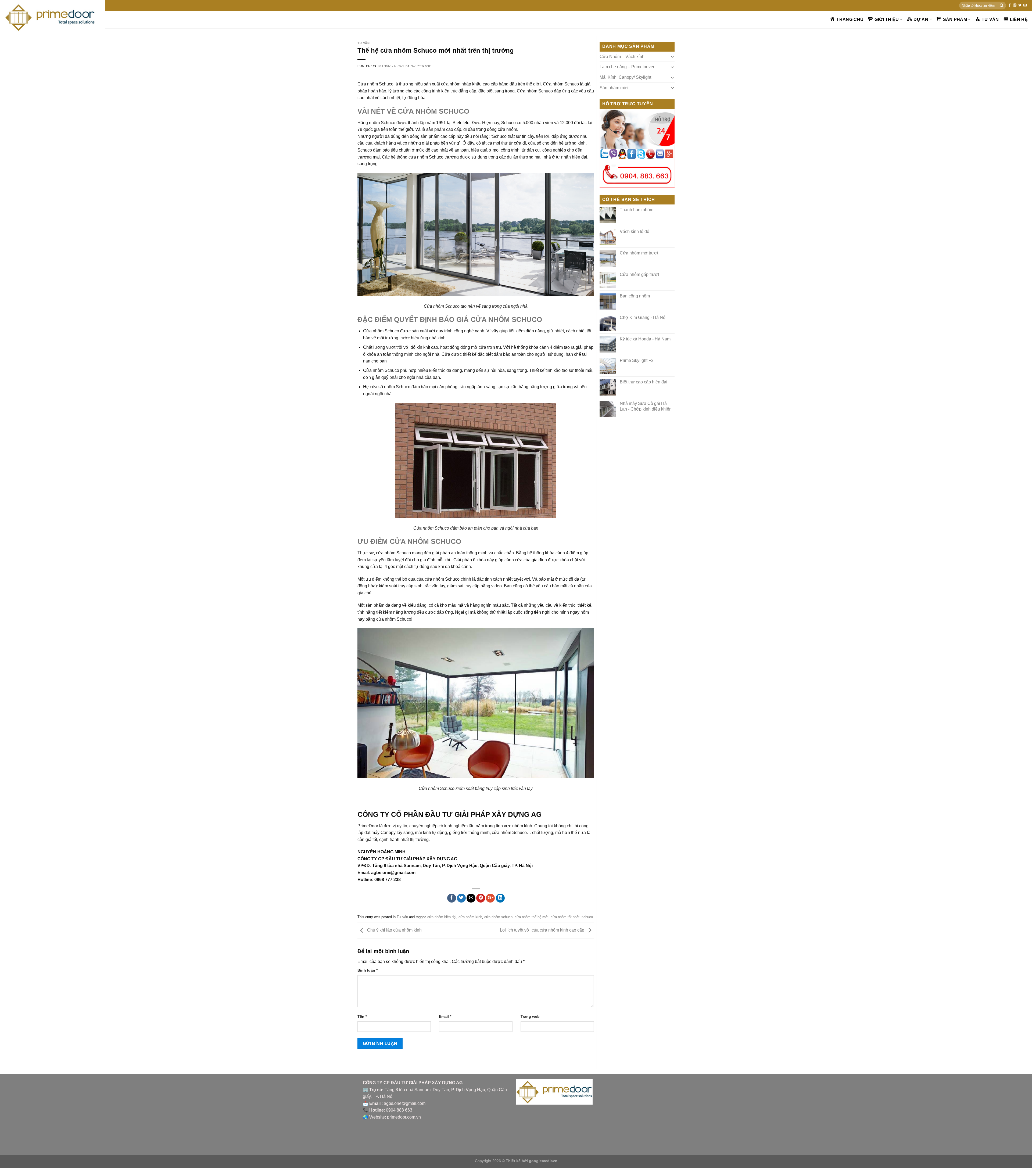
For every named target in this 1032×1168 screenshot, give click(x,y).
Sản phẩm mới (614, 87)
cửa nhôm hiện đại (441, 917)
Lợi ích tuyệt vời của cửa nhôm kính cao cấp (542, 930)
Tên (362, 1016)
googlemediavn (543, 1161)
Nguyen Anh (421, 65)
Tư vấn (363, 43)
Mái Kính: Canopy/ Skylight (625, 77)
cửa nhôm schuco (498, 917)
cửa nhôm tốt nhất (565, 917)
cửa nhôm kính (470, 917)
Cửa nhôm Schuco (442, 306)
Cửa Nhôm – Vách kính (622, 56)
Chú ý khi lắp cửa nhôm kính (394, 930)
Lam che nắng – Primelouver (627, 66)
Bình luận (367, 970)
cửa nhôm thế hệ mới (532, 917)
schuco (587, 917)
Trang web (530, 1016)
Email (445, 1016)
